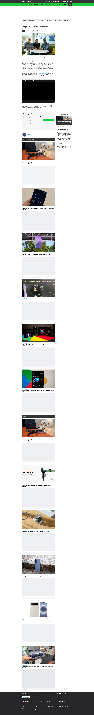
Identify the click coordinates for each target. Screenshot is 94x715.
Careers (36, 703)
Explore (25, 4)
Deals (69, 4)
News (23, 30)
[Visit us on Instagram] (57, 1)
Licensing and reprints (63, 706)
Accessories (60, 4)
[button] (71, 1)
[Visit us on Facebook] (51, 1)
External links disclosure (63, 703)
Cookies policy (62, 701)
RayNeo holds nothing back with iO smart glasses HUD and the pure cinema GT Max (64, 128)
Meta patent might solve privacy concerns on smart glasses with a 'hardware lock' (64, 122)
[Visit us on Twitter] (53, 1)
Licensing (48, 703)
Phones (30, 4)
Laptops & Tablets (43, 4)
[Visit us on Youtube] (55, 1)
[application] (38, 91)
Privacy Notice (27, 124)
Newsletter (52, 57)
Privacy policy (49, 701)
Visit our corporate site (63, 693)
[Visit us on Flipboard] (58, 1)
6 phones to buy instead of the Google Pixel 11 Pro (64, 147)
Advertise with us (50, 706)
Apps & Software (52, 4)
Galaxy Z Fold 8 (49, 20)
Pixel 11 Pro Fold (58, 20)
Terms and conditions (26, 701)
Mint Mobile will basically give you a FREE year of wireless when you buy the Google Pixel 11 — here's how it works (64, 134)
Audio (65, 4)
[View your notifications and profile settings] (68, 2)
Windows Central (25, 708)
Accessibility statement (26, 703)
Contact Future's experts (39, 701)
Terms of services (37, 123)
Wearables (36, 4)
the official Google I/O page (42, 73)
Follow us (46, 57)
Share (25, 57)
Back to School (31, 20)
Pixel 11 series (40, 20)
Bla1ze (27, 30)
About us (23, 706)
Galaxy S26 (66, 20)
